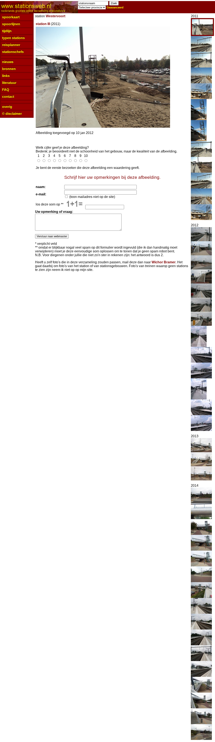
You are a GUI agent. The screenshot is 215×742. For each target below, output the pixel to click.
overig (7, 107)
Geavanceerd (115, 7)
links (6, 76)
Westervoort (55, 16)
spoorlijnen (11, 24)
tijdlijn (7, 31)
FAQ (5, 89)
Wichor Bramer (164, 262)
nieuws (7, 62)
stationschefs (13, 52)
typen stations (13, 38)
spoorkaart (11, 17)
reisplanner (11, 45)
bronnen (9, 69)
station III (43, 24)
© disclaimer (12, 113)
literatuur (9, 83)
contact (8, 96)
